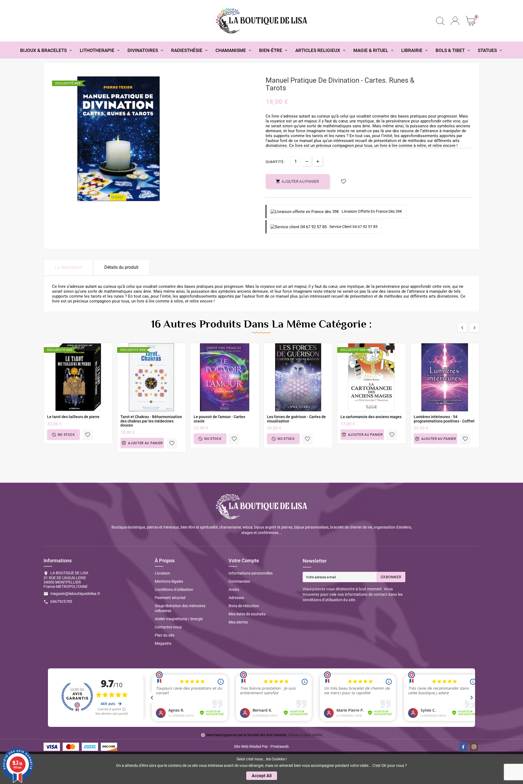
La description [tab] (68, 267)
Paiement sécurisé (170, 597)
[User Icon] (455, 21)
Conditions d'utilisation (174, 589)
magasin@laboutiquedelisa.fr (75, 593)
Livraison (162, 573)
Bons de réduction (244, 606)
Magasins (163, 643)
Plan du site (164, 635)
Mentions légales (169, 581)
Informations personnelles (251, 573)
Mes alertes (238, 622)
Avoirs (234, 589)
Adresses (236, 597)
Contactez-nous (168, 627)
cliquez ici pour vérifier (305, 735)
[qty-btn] (318, 161)
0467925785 (61, 601)
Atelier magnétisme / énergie (179, 619)
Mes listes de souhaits (247, 614)
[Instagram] (474, 747)
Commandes (239, 581)
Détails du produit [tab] (121, 267)
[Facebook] (463, 747)
